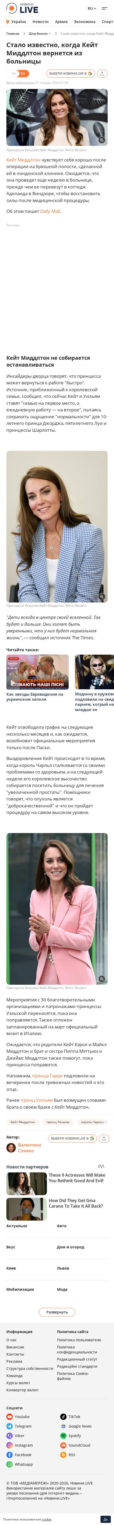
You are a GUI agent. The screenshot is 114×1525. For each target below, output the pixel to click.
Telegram (23, 1426)
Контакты (15, 1354)
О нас (11, 1339)
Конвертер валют (22, 1389)
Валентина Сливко (29, 1148)
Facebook (23, 1454)
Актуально (16, 1225)
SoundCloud (79, 1445)
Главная (12, 33)
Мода (62, 1289)
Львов (63, 1268)
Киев (11, 1268)
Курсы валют (18, 1382)
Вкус (10, 1246)
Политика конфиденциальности (77, 1349)
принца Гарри (47, 1076)
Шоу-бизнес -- (40, 33)
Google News (80, 1426)
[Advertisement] (57, 286)
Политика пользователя (79, 1339)
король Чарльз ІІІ (94, 1122)
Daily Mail (50, 211)
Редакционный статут (77, 1359)
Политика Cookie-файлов (73, 1376)
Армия (61, 22)
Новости (41, 22)
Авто (62, 1225)
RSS (72, 1454)
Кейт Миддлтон (23, 160)
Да (106, 1519)
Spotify (75, 1435)
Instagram (24, 1445)
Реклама (14, 1361)
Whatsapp (24, 1464)
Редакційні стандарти (77, 1366)
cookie (46, 1519)
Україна (18, 21)
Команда (14, 1375)
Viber (19, 1435)
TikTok (74, 1416)
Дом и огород (70, 1246)
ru (90, 8)
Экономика (84, 22)
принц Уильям (37, 1100)
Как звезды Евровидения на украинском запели (34, 696)
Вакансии (15, 1346)
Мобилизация (20, 1289)
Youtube (22, 1416)
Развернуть (57, 1312)
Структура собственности (29, 1368)
